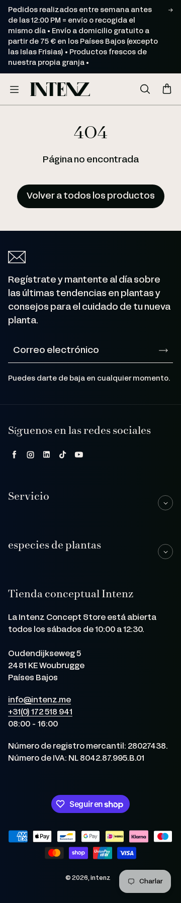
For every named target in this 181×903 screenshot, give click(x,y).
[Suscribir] (163, 350)
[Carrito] (167, 89)
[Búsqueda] (145, 89)
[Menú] (14, 89)
